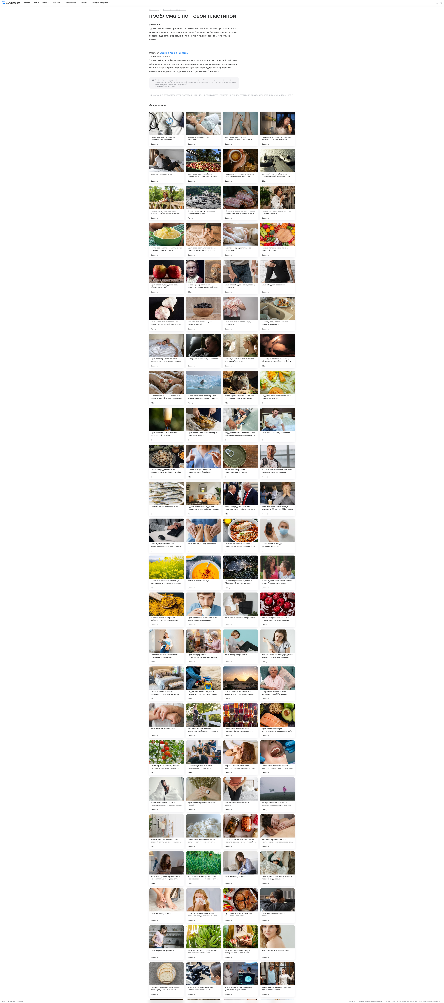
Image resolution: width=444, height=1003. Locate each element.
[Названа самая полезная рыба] (166, 499)
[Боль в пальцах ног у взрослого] (203, 536)
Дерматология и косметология (174, 10)
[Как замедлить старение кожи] (277, 942)
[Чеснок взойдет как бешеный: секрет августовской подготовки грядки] (166, 314)
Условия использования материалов (369, 1001)
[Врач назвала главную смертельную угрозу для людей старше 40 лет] (277, 720)
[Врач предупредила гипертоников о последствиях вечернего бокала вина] (203, 646)
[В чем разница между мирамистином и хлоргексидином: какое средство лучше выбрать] (277, 536)
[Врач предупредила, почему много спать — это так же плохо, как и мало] (166, 351)
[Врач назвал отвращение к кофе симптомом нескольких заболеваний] (203, 610)
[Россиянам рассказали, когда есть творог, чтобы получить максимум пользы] (203, 831)
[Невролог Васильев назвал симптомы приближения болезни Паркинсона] (203, 720)
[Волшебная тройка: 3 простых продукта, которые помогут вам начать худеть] (240, 536)
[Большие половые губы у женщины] (203, 129)
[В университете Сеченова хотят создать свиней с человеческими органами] (166, 388)
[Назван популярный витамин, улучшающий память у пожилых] (166, 203)
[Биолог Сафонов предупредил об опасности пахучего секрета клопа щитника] (277, 646)
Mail (3, 1001)
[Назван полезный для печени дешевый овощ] (277, 240)
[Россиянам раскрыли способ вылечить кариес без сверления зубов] (277, 757)
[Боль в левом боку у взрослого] (277, 425)
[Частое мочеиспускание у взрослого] (240, 794)
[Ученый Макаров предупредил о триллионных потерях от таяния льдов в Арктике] (203, 388)
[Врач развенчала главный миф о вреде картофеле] (203, 425)
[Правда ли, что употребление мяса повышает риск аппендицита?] (240, 905)
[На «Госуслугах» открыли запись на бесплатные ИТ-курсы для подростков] (166, 868)
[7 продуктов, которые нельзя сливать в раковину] (277, 314)
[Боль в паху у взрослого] (240, 646)
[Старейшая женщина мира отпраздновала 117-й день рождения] (277, 683)
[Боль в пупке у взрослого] (166, 942)
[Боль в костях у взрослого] (166, 720)
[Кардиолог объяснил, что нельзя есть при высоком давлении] (240, 166)
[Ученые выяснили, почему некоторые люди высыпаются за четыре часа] (166, 794)
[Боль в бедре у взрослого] (277, 277)
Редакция (352, 1001)
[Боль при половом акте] (166, 166)
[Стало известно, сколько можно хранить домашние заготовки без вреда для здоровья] (240, 831)
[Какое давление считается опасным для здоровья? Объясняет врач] (166, 129)
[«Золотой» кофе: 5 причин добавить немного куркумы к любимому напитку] (166, 610)
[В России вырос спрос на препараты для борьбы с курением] (203, 462)
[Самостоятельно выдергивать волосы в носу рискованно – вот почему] (203, 905)
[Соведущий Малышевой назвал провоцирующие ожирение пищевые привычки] (166, 979)
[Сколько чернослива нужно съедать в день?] (203, 314)
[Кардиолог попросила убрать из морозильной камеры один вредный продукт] (277, 129)
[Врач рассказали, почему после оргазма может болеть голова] (203, 240)
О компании (11, 1001)
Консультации (154, 10)
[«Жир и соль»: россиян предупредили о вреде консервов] (240, 462)
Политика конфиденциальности (429, 1001)
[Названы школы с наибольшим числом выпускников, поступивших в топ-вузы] (166, 646)
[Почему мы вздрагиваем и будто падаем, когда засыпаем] (277, 868)
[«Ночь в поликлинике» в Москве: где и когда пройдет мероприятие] (277, 979)
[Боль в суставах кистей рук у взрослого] (240, 314)
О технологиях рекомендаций (407, 1001)
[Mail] (3, 3)
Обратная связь (389, 1001)
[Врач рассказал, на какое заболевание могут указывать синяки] (240, 129)
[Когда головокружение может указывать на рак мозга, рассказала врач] (240, 979)
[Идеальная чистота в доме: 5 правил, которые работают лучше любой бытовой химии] (203, 499)
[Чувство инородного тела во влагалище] (240, 240)
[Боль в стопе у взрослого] (166, 905)
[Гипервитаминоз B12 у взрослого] (203, 351)
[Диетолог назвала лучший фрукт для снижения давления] (203, 942)
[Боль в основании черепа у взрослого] (277, 905)
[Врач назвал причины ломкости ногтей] (203, 794)
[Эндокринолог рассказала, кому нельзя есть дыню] (277, 388)
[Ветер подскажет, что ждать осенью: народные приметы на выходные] (277, 794)
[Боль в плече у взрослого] (240, 868)
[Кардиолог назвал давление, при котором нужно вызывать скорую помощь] (240, 425)
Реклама (20, 1001)
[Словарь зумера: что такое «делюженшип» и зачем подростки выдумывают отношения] (203, 757)
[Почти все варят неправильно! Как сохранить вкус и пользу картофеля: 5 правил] (166, 240)
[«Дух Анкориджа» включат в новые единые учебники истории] (240, 499)
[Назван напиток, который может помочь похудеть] (277, 203)
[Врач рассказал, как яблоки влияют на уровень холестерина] (203, 166)
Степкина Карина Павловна (174, 53)
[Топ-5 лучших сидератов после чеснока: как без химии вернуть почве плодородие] (203, 868)
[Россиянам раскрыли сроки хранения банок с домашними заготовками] (240, 720)
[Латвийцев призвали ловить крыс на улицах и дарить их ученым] (240, 388)
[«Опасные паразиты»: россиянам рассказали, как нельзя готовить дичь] (240, 203)
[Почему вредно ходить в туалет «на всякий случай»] (240, 351)
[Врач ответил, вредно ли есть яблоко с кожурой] (166, 277)
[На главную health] (12, 3)
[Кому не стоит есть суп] (203, 573)
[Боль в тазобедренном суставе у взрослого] (240, 277)
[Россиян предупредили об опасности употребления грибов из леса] (166, 462)
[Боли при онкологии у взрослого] (240, 610)
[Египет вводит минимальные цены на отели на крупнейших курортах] (240, 683)
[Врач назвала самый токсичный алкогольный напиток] (166, 425)
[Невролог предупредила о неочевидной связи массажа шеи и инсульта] (277, 831)
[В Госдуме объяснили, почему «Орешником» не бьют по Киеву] (277, 351)
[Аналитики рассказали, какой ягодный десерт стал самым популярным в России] (277, 610)
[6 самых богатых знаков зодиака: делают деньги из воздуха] (277, 462)
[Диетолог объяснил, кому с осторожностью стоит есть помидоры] (240, 942)
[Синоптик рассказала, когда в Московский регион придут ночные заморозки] (240, 573)
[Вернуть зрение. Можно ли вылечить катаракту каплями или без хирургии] (240, 757)
